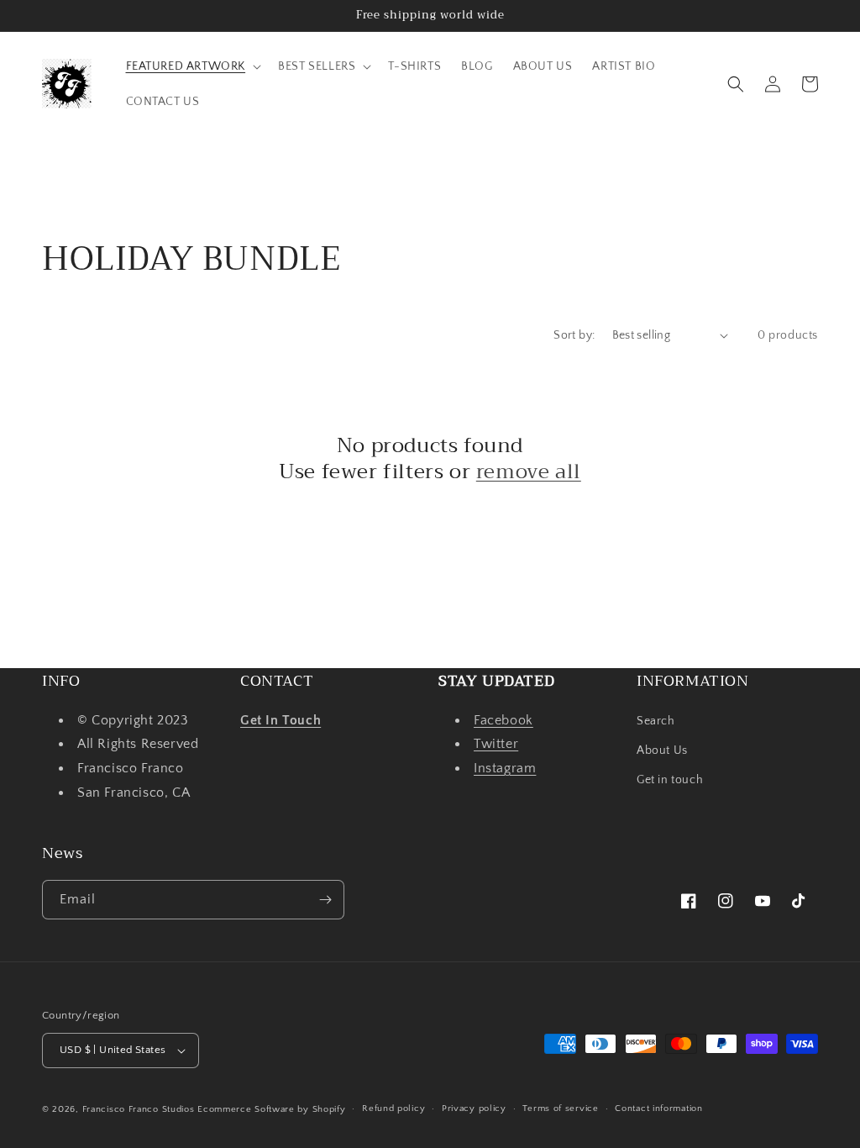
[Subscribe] (325, 899)
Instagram (505, 768)
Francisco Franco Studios (138, 1109)
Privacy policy (474, 1108)
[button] (192, 66)
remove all (528, 472)
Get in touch (670, 780)
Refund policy (393, 1108)
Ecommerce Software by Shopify (271, 1109)
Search (656, 721)
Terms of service (560, 1108)
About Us (662, 750)
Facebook (503, 720)
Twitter (496, 743)
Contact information (658, 1108)
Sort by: (574, 335)
